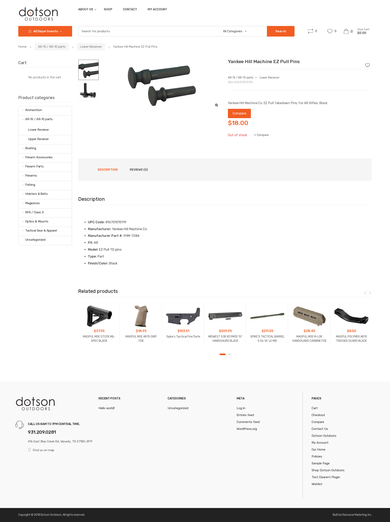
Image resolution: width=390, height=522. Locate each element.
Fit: (90, 243)
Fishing (30, 185)
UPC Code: (96, 222)
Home (22, 47)
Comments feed (248, 422)
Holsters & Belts (36, 194)
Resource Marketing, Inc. (357, 515)
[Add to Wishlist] (369, 64)
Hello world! (107, 408)
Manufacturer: (99, 229)
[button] (216, 105)
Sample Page (321, 463)
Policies (317, 456)
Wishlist (317, 484)
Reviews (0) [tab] (139, 169)
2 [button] (229, 354)
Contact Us (320, 429)
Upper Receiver (38, 139)
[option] (162, 84)
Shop (108, 9)
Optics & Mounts (36, 221)
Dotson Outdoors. (51, 515)
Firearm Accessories (39, 157)
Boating (30, 148)
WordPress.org (247, 429)
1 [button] (223, 354)
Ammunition (33, 110)
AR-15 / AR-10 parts (51, 47)
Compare (263, 135)
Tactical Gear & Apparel (41, 230)
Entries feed (245, 415)
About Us (85, 9)
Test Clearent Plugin (326, 477)
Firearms (31, 175)
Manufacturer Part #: (105, 236)
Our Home (318, 449)
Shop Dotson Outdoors (328, 470)
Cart (315, 408)
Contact (130, 9)
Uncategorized (35, 240)
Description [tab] (108, 169)
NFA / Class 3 (34, 212)
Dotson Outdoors (324, 436)
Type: (92, 256)
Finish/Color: (98, 263)
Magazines (32, 203)
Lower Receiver (91, 47)
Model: (93, 249)
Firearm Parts (34, 166)
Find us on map (43, 450)
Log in (241, 408)
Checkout (318, 415)
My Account (157, 9)
